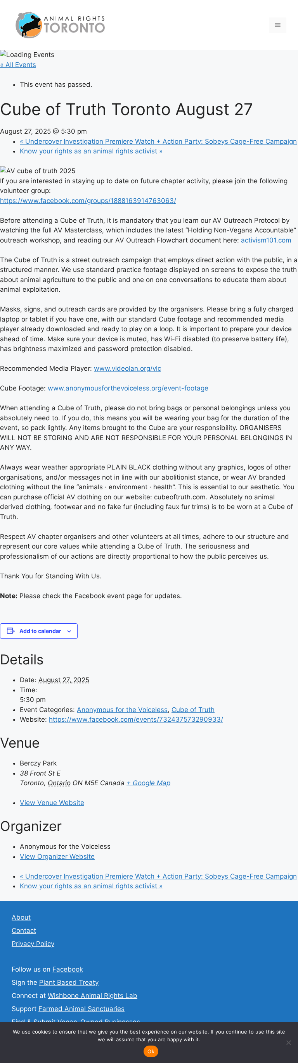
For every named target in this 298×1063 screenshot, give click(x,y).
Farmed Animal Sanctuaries (81, 1009)
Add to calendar (40, 631)
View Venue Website (52, 803)
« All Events (18, 65)
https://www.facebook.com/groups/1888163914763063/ (88, 201)
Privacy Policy (33, 944)
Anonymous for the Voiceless (122, 710)
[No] (288, 1042)
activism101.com (266, 240)
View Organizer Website (57, 856)
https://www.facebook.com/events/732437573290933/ (136, 719)
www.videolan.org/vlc (127, 368)
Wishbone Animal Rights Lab (92, 995)
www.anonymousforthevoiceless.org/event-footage (127, 388)
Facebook (67, 969)
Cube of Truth (193, 710)
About (21, 917)
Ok (150, 1051)
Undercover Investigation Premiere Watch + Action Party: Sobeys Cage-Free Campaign (158, 141)
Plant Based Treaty (69, 982)
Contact (24, 930)
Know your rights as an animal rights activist (91, 151)
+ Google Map (148, 783)
